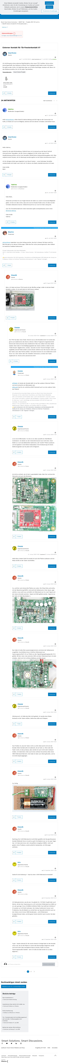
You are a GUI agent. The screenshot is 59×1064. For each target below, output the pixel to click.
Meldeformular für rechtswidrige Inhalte (13, 986)
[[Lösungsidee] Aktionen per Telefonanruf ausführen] (54, 100)
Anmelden (55, 1048)
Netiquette (34, 1055)
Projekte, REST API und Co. (33, 22)
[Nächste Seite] (34, 971)
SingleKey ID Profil (40, 1048)
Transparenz (41, 1055)
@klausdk (15, 387)
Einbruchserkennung (8, 1010)
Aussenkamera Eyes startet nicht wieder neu (14, 1004)
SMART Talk (21, 22)
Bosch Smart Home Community (9, 22)
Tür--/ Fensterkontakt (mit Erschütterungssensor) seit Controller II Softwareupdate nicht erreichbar (15, 1019)
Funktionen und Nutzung (9, 1029)
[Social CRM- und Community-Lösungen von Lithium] (4, 1060)
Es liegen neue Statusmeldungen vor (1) (12, 35)
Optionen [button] (4, 27)
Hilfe (48, 1048)
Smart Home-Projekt (19, 72)
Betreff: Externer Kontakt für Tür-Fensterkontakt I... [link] (15, 23)
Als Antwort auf (18, 188)
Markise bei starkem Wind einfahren (12, 1027)
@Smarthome (10, 119)
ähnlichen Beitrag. (11, 210)
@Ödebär (15, 383)
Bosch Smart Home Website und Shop (14, 1048)
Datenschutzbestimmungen (25, 1055)
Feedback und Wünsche (9, 1012)
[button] (49, 3)
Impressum (3, 1055)
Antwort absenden (48, 964)
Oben (55, 1055)
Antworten (52, 93)
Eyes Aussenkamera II (8, 997)
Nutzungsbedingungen (12, 1055)
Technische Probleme (8, 999)
